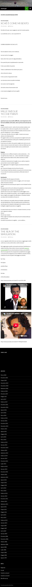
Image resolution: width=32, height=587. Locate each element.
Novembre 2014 (4, 447)
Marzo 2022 (3, 375)
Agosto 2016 (4, 410)
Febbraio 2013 (4, 466)
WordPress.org (4, 578)
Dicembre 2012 (4, 471)
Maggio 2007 (4, 528)
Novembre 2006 (4, 539)
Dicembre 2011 (4, 498)
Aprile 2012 (3, 488)
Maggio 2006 (4, 555)
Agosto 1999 (4, 557)
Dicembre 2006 (4, 536)
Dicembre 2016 (4, 404)
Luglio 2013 (3, 463)
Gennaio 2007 (4, 533)
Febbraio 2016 (4, 418)
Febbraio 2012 (4, 493)
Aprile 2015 (3, 436)
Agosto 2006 (4, 547)
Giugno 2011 (4, 509)
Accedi (2, 570)
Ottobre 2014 (4, 450)
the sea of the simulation (10, 233)
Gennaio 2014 (4, 458)
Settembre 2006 (4, 544)
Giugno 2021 (4, 380)
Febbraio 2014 (4, 455)
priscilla (11, 26)
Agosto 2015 (4, 431)
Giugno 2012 (4, 482)
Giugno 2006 (4, 552)
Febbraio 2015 (4, 442)
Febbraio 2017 (4, 402)
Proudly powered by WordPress (7, 585)
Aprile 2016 (3, 412)
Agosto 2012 (4, 480)
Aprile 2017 (3, 399)
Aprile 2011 (3, 514)
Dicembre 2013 (4, 461)
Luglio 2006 (3, 549)
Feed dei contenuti (5, 573)
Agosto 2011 (4, 506)
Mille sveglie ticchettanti (9, 112)
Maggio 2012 (4, 485)
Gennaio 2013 (4, 469)
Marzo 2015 (3, 439)
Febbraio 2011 (4, 520)
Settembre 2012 (4, 477)
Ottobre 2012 (4, 474)
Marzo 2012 (3, 490)
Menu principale (30, 8)
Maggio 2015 (4, 434)
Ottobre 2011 (4, 501)
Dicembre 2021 (4, 377)
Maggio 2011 (4, 512)
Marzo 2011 (3, 517)
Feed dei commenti (5, 575)
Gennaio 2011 (4, 523)
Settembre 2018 (4, 388)
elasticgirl (4, 8)
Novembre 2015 (4, 426)
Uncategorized (4, 20)
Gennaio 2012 (4, 496)
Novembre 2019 (4, 383)
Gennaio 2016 (4, 420)
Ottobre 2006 (4, 541)
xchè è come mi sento (15, 23)
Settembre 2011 (4, 504)
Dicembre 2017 (4, 393)
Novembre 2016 (4, 407)
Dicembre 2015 (4, 423)
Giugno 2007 (4, 525)
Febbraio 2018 (4, 391)
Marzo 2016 (3, 415)
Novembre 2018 (4, 385)
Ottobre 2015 (4, 428)
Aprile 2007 (3, 531)
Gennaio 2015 (4, 445)
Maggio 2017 (4, 396)
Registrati (3, 567)
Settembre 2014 (4, 453)
